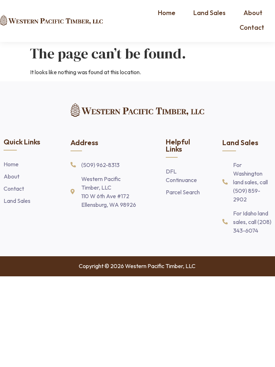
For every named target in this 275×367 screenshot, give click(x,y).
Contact (252, 27)
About (252, 13)
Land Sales (209, 13)
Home (166, 13)
